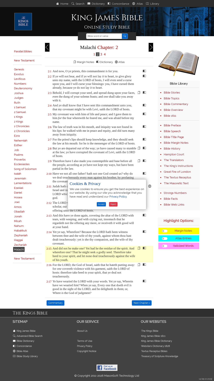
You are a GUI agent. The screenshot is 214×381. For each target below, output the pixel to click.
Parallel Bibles (23, 51)
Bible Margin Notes (176, 142)
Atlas (139, 3)
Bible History (172, 148)
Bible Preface (172, 125)
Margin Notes (183, 230)
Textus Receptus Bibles (154, 351)
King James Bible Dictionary (156, 340)
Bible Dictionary (25, 340)
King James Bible (25, 330)
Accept (101, 204)
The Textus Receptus (177, 177)
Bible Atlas (22, 351)
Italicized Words (183, 245)
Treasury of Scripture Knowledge (159, 356)
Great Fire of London (177, 171)
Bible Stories (172, 92)
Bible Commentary (176, 104)
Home (64, 3)
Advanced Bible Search (29, 335)
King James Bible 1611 (153, 335)
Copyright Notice (86, 351)
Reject (113, 204)
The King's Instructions (178, 165)
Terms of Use (84, 340)
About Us (82, 330)
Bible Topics (171, 98)
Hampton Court (174, 154)
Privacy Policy (84, 346)
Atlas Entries (183, 238)
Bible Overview (173, 109)
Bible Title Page (174, 137)
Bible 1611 (170, 115)
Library (154, 3)
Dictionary (97, 3)
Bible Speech (172, 131)
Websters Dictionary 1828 (155, 346)
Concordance (120, 3)
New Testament (24, 60)
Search (79, 3)
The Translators (174, 160)
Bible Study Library (26, 356)
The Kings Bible (149, 330)
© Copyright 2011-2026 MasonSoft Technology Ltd (106, 375)
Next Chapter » (142, 303)
